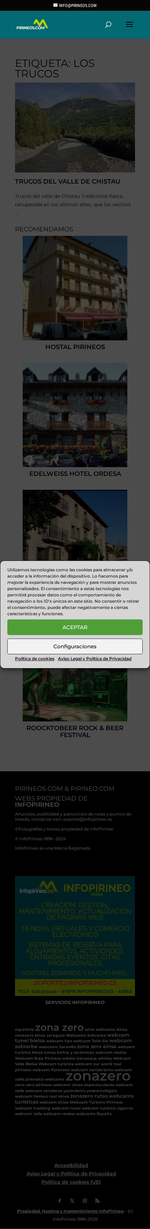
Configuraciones (75, 646)
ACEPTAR (75, 627)
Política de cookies (34, 658)
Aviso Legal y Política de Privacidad (95, 658)
